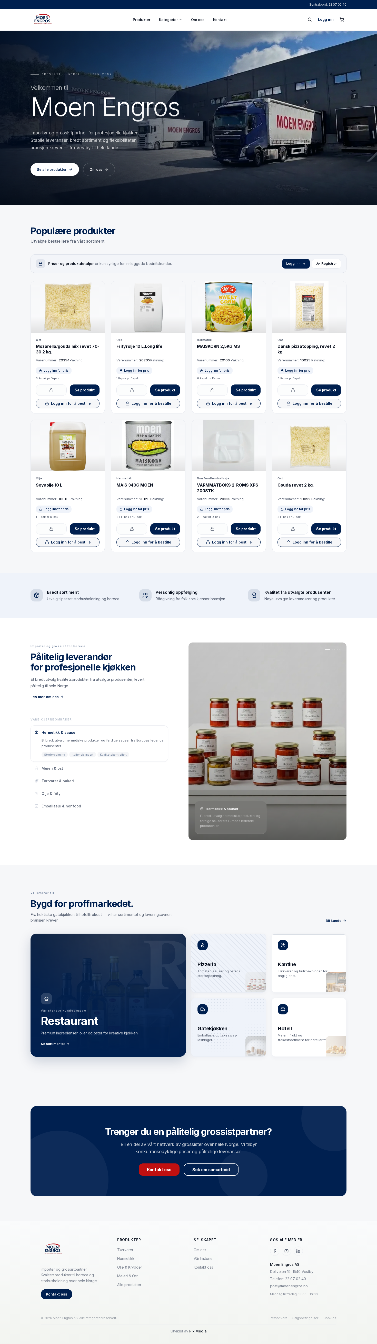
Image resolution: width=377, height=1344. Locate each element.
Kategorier (168, 19)
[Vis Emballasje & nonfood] (339, 649)
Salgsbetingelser (305, 1318)
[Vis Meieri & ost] (332, 649)
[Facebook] (274, 1251)
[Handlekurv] (341, 19)
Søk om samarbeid (211, 1169)
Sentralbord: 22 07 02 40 (327, 4)
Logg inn (326, 19)
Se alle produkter (52, 169)
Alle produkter (129, 1284)
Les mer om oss (45, 697)
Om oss (197, 19)
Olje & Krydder (129, 1267)
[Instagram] (286, 1251)
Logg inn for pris (56, 370)
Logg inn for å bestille (71, 403)
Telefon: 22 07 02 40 (288, 1279)
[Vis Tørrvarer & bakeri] (334, 649)
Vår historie (203, 1258)
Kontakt (220, 19)
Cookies (329, 1318)
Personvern (278, 1318)
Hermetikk (125, 1258)
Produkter (141, 19)
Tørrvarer (125, 1250)
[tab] (99, 744)
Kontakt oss (159, 1169)
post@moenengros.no (289, 1286)
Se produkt (85, 390)
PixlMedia (198, 1331)
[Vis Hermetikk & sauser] (327, 649)
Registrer (329, 263)
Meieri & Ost (127, 1276)
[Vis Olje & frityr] (337, 649)
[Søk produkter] (309, 19)
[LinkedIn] (298, 1251)
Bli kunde (333, 920)
